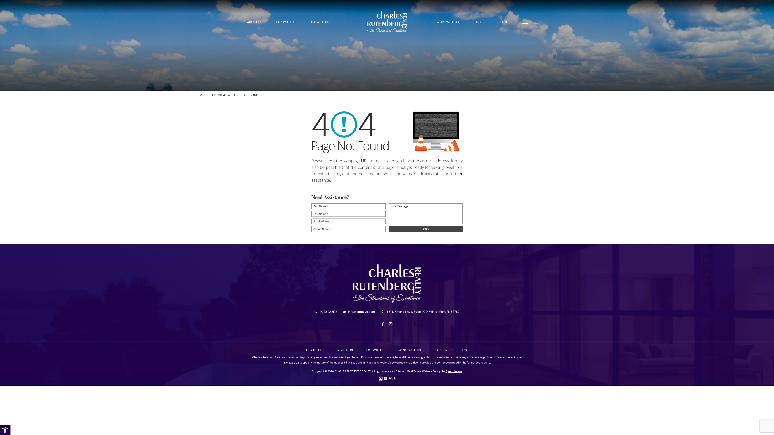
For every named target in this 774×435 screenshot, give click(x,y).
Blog (504, 22)
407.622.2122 (328, 312)
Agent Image (454, 371)
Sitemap (401, 371)
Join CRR (479, 22)
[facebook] (383, 324)
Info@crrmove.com (361, 312)
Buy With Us (285, 22)
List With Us (319, 22)
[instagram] (390, 324)
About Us (254, 22)
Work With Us (448, 22)
